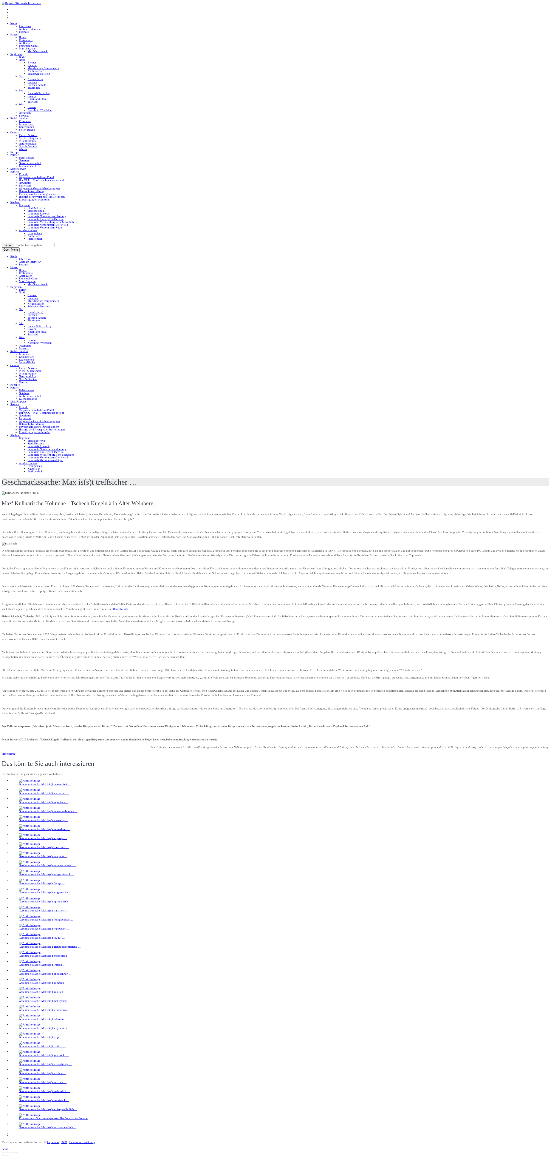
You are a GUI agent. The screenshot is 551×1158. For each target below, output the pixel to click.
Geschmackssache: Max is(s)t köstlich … (43, 991)
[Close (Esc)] (3, 1152)
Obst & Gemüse (28, 146)
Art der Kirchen (28, 230)
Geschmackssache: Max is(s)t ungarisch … (43, 802)
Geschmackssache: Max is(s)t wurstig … (42, 964)
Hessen (32, 107)
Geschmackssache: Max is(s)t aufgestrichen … (46, 892)
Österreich (25, 112)
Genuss (14, 132)
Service (14, 171)
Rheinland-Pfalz (37, 98)
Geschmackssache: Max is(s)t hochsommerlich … (47, 1127)
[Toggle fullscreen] (11, 1152)
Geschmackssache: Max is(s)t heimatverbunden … (48, 811)
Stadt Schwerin (36, 208)
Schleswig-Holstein (39, 73)
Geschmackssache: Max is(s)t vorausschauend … (47, 865)
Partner (14, 154)
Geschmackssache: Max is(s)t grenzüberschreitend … (50, 946)
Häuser (14, 34)
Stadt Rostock (36, 210)
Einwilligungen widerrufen (34, 199)
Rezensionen (26, 126)
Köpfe (13, 23)
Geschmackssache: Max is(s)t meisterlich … (44, 1091)
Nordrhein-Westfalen (40, 110)
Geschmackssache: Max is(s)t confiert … (42, 1046)
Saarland (33, 101)
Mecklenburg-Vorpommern (43, 68)
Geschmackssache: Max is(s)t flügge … (42, 883)
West (22, 104)
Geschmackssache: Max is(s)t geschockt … (44, 1055)
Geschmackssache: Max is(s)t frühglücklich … (46, 919)
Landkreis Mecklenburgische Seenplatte (51, 222)
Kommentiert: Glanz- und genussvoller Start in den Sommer (53, 1118)
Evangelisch (35, 233)
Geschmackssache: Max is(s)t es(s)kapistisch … (46, 874)
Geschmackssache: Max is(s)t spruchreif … (44, 847)
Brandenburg (35, 79)
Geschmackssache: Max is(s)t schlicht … (42, 1073)
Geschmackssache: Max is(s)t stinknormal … (45, 1010)
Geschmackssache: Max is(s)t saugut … (42, 937)
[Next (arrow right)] (7, 1155)
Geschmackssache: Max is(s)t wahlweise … (44, 928)
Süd (21, 90)
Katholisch (34, 235)
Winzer (23, 149)
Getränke (24, 160)
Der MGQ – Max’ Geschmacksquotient (41, 180)
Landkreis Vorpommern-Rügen (45, 227)
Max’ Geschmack (38, 51)
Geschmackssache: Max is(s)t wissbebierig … (45, 1064)
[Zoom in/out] (15, 1152)
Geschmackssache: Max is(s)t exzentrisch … (44, 955)
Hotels (22, 37)
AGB (64, 1142)
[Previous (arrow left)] (3, 1155)
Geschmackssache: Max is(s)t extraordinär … (45, 784)
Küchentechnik (28, 166)
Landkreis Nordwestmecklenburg (47, 216)
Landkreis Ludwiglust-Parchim (45, 219)
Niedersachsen (36, 70)
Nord (22, 59)
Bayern (32, 96)
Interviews (25, 26)
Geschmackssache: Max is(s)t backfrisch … (44, 1100)
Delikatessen (26, 157)
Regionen (16, 54)
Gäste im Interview (30, 29)
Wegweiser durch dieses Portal (36, 177)
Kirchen (15, 202)
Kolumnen (25, 121)
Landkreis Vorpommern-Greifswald (48, 224)
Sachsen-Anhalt (37, 84)
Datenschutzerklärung (32, 191)
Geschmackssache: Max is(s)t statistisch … (44, 910)
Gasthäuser (25, 43)
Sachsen (32, 82)
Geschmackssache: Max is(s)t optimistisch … (45, 901)
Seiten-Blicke (27, 129)
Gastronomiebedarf (30, 163)
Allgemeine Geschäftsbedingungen (39, 188)
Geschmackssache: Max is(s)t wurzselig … (43, 820)
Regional (24, 205)
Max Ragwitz (18, 168)
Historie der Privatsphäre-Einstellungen (42, 196)
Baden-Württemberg (39, 93)
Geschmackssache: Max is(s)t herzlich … (43, 1082)
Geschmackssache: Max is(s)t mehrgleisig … (45, 1000)
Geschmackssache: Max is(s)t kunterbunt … (44, 829)
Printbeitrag (8, 753)
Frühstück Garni (28, 45)
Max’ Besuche (27, 48)
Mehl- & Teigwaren (30, 138)
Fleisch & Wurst (28, 135)
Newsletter (25, 182)
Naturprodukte (27, 143)
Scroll (5, 1148)
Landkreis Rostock (39, 213)
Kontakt (23, 174)
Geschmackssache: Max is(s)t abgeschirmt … (45, 1028)
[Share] (7, 1152)
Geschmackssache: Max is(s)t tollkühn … (43, 1019)
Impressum (25, 185)
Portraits (24, 31)
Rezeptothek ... (121, 609)
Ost (21, 76)
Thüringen (34, 87)
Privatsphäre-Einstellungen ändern (39, 194)
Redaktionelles (19, 118)
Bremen (32, 62)
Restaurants (26, 40)
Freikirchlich (35, 238)
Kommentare (26, 124)
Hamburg (33, 65)
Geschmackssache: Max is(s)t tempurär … (43, 856)
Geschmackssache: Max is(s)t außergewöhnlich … (48, 1109)
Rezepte (15, 152)
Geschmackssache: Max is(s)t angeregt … (43, 838)
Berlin (22, 57)
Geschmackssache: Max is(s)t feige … (41, 1037)
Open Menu (10, 249)
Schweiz (24, 115)
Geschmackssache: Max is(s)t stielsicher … (44, 793)
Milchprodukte (28, 140)
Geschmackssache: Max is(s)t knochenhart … (45, 973)
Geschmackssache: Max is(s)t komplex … (43, 982)
